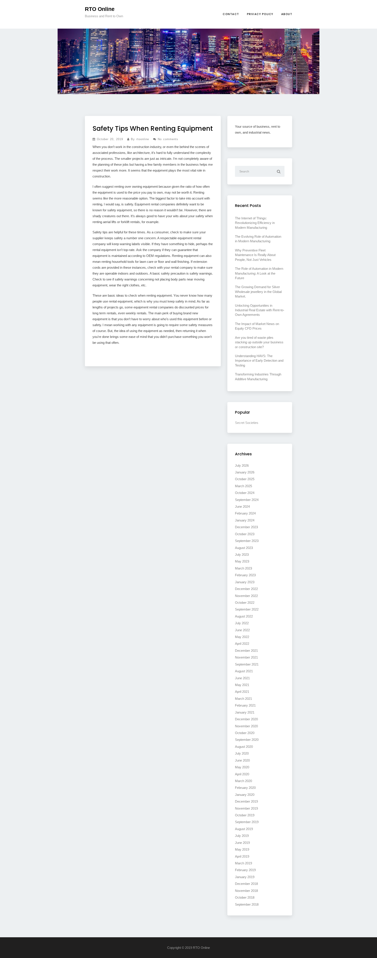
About (286, 14)
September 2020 (247, 739)
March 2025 (243, 486)
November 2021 (246, 657)
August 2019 (244, 829)
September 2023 (247, 541)
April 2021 (242, 691)
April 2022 (242, 643)
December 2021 (246, 650)
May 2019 (242, 849)
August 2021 (244, 671)
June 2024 (242, 506)
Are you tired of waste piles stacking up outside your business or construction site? (259, 342)
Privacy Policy (260, 14)
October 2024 (244, 493)
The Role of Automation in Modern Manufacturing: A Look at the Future (259, 273)
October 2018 (244, 897)
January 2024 (244, 520)
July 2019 (242, 836)
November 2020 (246, 726)
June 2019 (242, 842)
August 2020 (244, 746)
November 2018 (246, 891)
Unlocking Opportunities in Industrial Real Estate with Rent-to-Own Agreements (259, 310)
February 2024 (245, 513)
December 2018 (246, 884)
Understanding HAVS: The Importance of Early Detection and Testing (259, 360)
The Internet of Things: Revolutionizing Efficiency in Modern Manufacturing (255, 222)
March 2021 (243, 698)
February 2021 (245, 705)
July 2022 (242, 623)
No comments (167, 139)
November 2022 (246, 596)
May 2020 (242, 767)
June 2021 (242, 678)
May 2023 (242, 561)
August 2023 (244, 548)
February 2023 (245, 575)
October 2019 (244, 815)
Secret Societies (246, 423)
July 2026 (242, 465)
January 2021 (244, 712)
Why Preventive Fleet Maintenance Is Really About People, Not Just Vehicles (255, 254)
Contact (231, 14)
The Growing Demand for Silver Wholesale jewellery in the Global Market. (258, 291)
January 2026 (244, 472)
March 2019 (243, 863)
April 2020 (242, 774)
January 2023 (244, 582)
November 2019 (246, 808)
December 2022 (246, 589)
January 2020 (244, 794)
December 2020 (246, 719)
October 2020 (244, 733)
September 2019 (247, 822)
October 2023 (244, 534)
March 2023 (243, 568)
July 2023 (242, 554)
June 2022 (242, 630)
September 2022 (247, 609)
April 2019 (242, 856)
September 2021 (247, 664)
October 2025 (244, 479)
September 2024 (247, 500)
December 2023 (246, 527)
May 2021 (242, 685)
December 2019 (246, 801)
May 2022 (242, 637)
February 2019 (245, 870)
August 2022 (244, 616)
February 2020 (245, 787)
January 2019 (244, 877)
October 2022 (244, 602)
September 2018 (247, 904)
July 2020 (242, 753)
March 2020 (243, 781)
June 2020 (242, 760)
